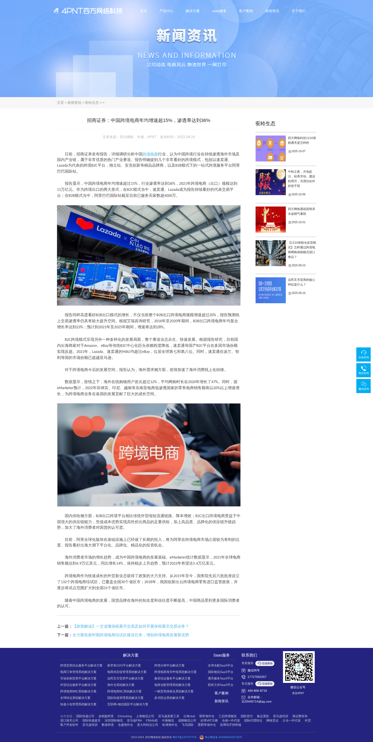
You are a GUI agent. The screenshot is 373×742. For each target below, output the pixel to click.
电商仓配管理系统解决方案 (172, 685)
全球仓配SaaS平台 (220, 665)
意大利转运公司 (147, 724)
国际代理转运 (253, 720)
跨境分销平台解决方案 (169, 665)
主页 (60, 102)
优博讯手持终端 (230, 724)
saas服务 (219, 11)
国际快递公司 (85, 716)
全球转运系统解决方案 (75, 697)
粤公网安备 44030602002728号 (223, 737)
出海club (189, 716)
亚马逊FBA (134, 720)
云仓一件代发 (292, 720)
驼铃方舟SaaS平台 (220, 685)
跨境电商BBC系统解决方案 (78, 691)
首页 (143, 11)
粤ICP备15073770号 (184, 737)
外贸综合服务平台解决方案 (78, 685)
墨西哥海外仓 (207, 724)
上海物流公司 (145, 716)
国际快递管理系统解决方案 (125, 697)
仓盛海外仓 (125, 724)
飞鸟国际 (188, 724)
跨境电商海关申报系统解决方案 (175, 672)
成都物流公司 (187, 720)
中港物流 (168, 720)
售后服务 (248, 683)
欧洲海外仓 (169, 724)
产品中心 (166, 11)
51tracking (125, 716)
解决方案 (193, 11)
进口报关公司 (69, 720)
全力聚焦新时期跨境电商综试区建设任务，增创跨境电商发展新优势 (131, 635)
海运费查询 (299, 716)
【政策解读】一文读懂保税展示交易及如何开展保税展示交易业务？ (131, 626)
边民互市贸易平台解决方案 (125, 678)
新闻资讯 (272, 11)
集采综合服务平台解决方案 (172, 678)
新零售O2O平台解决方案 (124, 665)
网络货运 (272, 720)
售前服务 (248, 663)
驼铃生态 (92, 102)
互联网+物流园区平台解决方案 (127, 704)
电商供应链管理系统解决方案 (127, 672)
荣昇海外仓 (206, 716)
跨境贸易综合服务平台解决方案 (81, 665)
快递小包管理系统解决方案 (78, 704)
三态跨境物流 (227, 716)
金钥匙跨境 (106, 716)
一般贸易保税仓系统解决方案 (174, 691)
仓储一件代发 (231, 720)
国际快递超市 (91, 720)
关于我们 (298, 11)
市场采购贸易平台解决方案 (78, 678)
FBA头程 (152, 720)
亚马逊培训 (280, 716)
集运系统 (263, 716)
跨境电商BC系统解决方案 (124, 691)
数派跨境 (108, 724)
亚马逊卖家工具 (168, 716)
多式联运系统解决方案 (169, 697)
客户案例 (246, 11)
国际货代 (247, 716)
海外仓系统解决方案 (120, 685)
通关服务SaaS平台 (220, 678)
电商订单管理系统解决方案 (78, 672)
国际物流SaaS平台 (220, 672)
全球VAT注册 (209, 720)
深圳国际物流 (114, 720)
